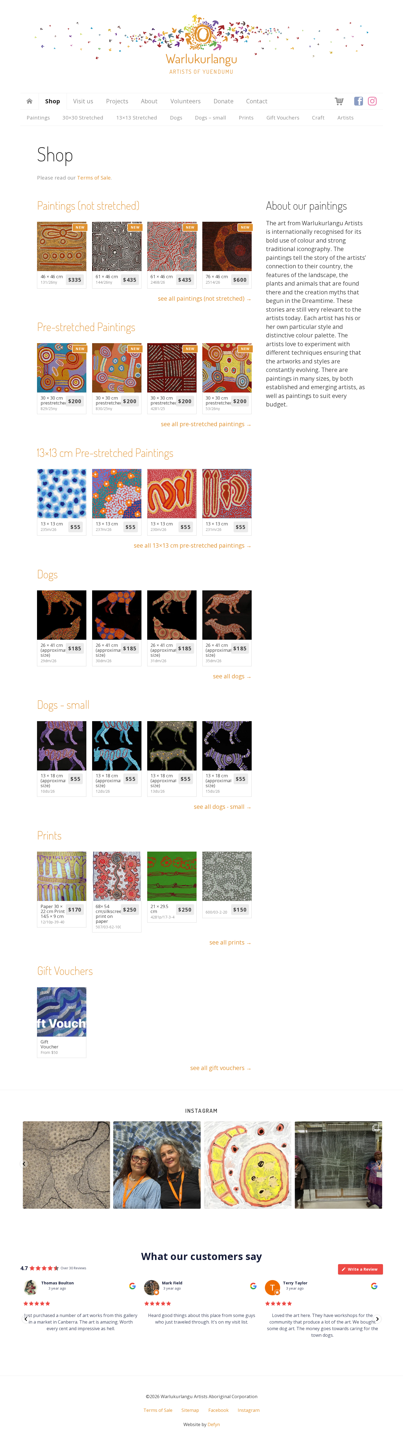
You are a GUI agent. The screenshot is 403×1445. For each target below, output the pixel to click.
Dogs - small (63, 704)
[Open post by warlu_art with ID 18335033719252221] (337, 1165)
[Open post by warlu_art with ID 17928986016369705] (247, 1165)
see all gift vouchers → (221, 1068)
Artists (345, 117)
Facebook (218, 1410)
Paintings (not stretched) (88, 205)
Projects (117, 101)
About (149, 101)
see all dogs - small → (223, 806)
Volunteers (186, 101)
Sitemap (190, 1410)
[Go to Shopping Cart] (339, 100)
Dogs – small (210, 117)
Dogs (176, 117)
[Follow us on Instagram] (372, 101)
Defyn (214, 1424)
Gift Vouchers (282, 117)
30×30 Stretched (83, 117)
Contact (257, 101)
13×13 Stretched (136, 117)
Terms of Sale (94, 177)
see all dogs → (232, 676)
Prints (246, 117)
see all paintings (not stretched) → (205, 298)
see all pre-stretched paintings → (206, 424)
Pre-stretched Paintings (86, 326)
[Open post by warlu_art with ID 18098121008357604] (156, 1165)
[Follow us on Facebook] (358, 101)
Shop (52, 101)
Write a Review (363, 1269)
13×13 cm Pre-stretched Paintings (105, 452)
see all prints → (230, 942)
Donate (224, 101)
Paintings (38, 117)
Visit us (83, 101)
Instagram (201, 1110)
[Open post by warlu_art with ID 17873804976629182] (65, 1165)
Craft (318, 117)
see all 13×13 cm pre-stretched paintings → (193, 545)
